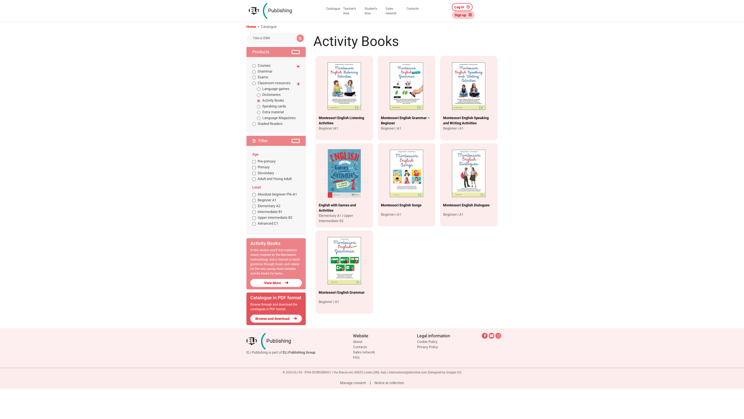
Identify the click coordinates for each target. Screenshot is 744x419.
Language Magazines (279, 118)
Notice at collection (389, 383)
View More (273, 283)
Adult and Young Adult (275, 179)
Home (251, 27)
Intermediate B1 (270, 212)
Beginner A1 (267, 200)
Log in (460, 7)
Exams (263, 77)
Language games (275, 89)
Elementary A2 (269, 206)
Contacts (412, 8)
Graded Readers (270, 124)
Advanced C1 (268, 223)
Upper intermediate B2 (275, 218)
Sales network (391, 11)
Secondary (266, 173)
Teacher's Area (349, 11)
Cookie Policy (427, 342)
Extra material (273, 112)
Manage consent (353, 383)
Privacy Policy (427, 347)
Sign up (461, 15)
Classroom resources (274, 83)
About (357, 342)
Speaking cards (274, 106)
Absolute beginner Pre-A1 (277, 194)
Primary (264, 167)
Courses (264, 65)
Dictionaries (271, 95)
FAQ (356, 357)
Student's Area (370, 11)
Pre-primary (267, 161)
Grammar (265, 71)
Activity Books (273, 100)
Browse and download (272, 319)
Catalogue (333, 8)
